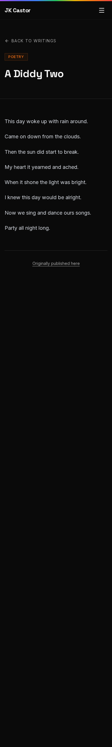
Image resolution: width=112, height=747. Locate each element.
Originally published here (56, 263)
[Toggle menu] (101, 10)
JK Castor (18, 10)
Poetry (16, 57)
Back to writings (33, 40)
